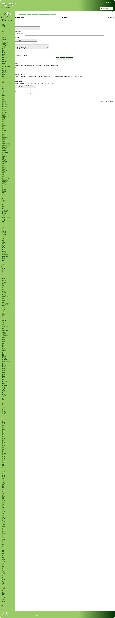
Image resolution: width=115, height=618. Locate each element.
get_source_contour (5, 180)
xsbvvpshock (4, 455)
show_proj (3, 392)
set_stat (3, 371)
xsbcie (3, 428)
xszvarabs (3, 598)
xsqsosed (3, 534)
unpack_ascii (4, 410)
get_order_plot (4, 154)
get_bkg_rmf (4, 105)
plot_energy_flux (4, 290)
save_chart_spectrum (5, 330)
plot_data (3, 289)
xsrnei (2, 540)
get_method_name (4, 140)
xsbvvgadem (4, 453)
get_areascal (3, 96)
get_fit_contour (4, 130)
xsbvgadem (3, 446)
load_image (3, 246)
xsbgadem (3, 433)
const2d (3, 56)
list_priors (3, 235)
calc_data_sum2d (4, 38)
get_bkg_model (4, 102)
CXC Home (98, 2)
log (2, 259)
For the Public (110, 4)
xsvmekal (3, 565)
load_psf (3, 249)
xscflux (3, 467)
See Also (54, 14)
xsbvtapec (3, 451)
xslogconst (3, 511)
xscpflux (3, 477)
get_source (3, 183)
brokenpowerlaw (4, 34)
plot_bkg (3, 286)
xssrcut (3, 546)
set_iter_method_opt (5, 358)
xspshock (3, 533)
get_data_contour (4, 118)
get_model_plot (4, 149)
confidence (3, 54)
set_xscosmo (4, 375)
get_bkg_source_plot (5, 106)
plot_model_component (5, 296)
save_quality (3, 337)
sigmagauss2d (4, 395)
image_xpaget (4, 218)
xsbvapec (3, 441)
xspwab (3, 534)
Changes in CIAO (42, 14)
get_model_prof (4, 150)
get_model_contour (5, 146)
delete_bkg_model (4, 72)
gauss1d (3, 94)
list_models (3, 233)
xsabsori (3, 421)
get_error (3, 128)
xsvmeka (3, 566)
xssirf (2, 542)
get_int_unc (3, 136)
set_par (3, 362)
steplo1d (3, 400)
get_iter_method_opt (5, 137)
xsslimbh (3, 543)
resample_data (4, 323)
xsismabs (3, 502)
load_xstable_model (5, 256)
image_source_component (6, 217)
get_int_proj (3, 135)
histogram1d (3, 200)
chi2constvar (4, 49)
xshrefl (3, 501)
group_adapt (4, 194)
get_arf (3, 97)
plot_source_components (5, 303)
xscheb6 (3, 468)
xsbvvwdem (3, 458)
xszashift (3, 585)
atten (2, 26)
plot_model (3, 297)
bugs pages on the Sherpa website (24, 93)
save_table (3, 341)
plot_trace (3, 305)
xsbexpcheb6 (4, 431)
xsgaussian (3, 494)
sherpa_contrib (4, 380)
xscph (3, 477)
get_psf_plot (4, 162)
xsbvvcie (3, 452)
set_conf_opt (4, 351)
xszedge (3, 590)
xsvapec (3, 556)
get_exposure (4, 129)
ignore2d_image (4, 205)
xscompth (3, 474)
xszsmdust (3, 597)
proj (2, 316)
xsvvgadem (3, 574)
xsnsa (2, 520)
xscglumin (3, 468)
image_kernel (4, 212)
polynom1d (3, 307)
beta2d (3, 30)
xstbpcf (3, 553)
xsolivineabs (3, 524)
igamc (3, 203)
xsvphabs (3, 569)
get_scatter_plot (4, 177)
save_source (3, 339)
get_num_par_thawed (5, 153)
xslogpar (3, 512)
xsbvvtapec (3, 457)
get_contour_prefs (4, 113)
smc (2, 397)
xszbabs (3, 586)
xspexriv (3, 529)
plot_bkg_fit (3, 283)
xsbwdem (3, 460)
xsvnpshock (3, 568)
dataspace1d (4, 70)
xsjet (2, 503)
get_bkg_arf (3, 99)
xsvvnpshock (4, 576)
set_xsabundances (4, 373)
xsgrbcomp (3, 496)
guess (3, 198)
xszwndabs (3, 601)
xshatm (3, 499)
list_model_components (5, 233)
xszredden (3, 596)
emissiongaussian (4, 81)
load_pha (3, 248)
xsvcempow (3, 559)
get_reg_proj (4, 168)
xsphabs (3, 530)
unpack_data (4, 411)
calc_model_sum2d (5, 42)
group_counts (4, 195)
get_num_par (4, 153)
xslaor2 (3, 509)
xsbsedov (3, 439)
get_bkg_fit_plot (4, 101)
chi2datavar (3, 50)
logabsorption (4, 257)
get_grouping (4, 133)
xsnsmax (3, 521)
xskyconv (3, 508)
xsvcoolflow (3, 561)
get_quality (3, 165)
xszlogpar (3, 593)
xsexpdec (3, 491)
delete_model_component (6, 73)
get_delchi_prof (4, 125)
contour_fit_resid (4, 57)
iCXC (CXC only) (91, 613)
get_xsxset (3, 192)
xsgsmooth (3, 498)
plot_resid (3, 301)
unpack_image (4, 412)
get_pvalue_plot (4, 164)
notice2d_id (3, 270)
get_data (3, 122)
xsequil (3, 489)
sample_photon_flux (5, 327)
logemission (3, 258)
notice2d (3, 271)
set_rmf (3, 367)
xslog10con (3, 510)
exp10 (3, 85)
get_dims (3, 126)
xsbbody (3, 426)
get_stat (3, 187)
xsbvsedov (3, 450)
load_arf (3, 239)
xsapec (3, 424)
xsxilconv (3, 583)
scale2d (3, 343)
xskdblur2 (3, 504)
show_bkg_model (4, 385)
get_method (3, 142)
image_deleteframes (5, 210)
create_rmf (3, 67)
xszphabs (3, 595)
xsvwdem (3, 580)
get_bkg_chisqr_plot (5, 100)
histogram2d (4, 201)
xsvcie (3, 560)
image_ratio (3, 215)
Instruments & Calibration (102, 4)
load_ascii (3, 241)
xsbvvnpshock (4, 455)
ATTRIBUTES (29, 14)
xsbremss (3, 438)
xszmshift (3, 594)
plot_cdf (3, 287)
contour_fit (3, 58)
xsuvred (3, 556)
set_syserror (3, 371)
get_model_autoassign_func (6, 142)
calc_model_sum (4, 43)
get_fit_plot (3, 131)
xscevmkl (3, 466)
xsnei (2, 516)
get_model (3, 151)
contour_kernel (4, 58)
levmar (3, 227)
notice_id (3, 272)
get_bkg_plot (4, 103)
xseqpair (3, 488)
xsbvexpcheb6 (4, 446)
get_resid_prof (4, 172)
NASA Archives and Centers (60, 613)
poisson (3, 306)
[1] (15, 69)
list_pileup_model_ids (5, 235)
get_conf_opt (4, 111)
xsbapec (3, 425)
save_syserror (4, 340)
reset (2, 323)
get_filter (3, 129)
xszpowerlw (3, 596)
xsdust (3, 485)
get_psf (3, 163)
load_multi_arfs (4, 247)
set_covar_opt (4, 353)
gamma (3, 93)
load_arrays (3, 240)
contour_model (4, 59)
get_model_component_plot (6, 144)
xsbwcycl (3, 459)
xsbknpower (3, 435)
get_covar (3, 117)
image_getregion (4, 211)
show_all (3, 384)
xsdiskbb (3, 480)
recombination (4, 320)
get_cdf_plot (3, 109)
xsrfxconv (3, 539)
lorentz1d (3, 260)
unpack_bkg (3, 410)
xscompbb (3, 470)
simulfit (3, 396)
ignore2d (3, 206)
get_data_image (4, 119)
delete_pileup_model (5, 75)
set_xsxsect (3, 376)
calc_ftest (3, 40)
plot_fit (3, 293)
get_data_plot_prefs (5, 120)
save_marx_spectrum (5, 335)
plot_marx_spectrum (5, 295)
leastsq (3, 226)
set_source (3, 369)
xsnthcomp (3, 523)
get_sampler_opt (4, 176)
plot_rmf (3, 302)
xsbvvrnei (3, 456)
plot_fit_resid (4, 292)
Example (24, 14)
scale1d (3, 342)
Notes (33, 14)
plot (2, 306)
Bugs (52, 14)
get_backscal (4, 98)
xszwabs (3, 600)
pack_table (3, 278)
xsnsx (2, 522)
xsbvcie (3, 443)
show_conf (3, 387)
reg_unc (3, 321)
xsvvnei (3, 576)
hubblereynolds (4, 201)
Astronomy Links (76, 613)
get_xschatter (4, 190)
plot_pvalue (3, 300)
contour (3, 62)
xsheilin (3, 499)
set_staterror (4, 370)
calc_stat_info (4, 47)
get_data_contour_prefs (5, 118)
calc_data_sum (4, 39)
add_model (3, 25)
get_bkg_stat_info (4, 107)
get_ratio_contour (4, 166)
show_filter (3, 389)
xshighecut (3, 500)
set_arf (3, 347)
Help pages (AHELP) (4, 16)
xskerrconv (3, 506)
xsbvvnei (3, 454)
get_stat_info (4, 186)
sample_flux (3, 327)
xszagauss (3, 585)
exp (2, 86)
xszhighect (3, 591)
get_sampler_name (4, 175)
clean (2, 53)
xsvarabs (3, 557)
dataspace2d (4, 71)
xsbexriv (3, 432)
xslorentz (3, 512)
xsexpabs (3, 490)
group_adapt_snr (4, 193)
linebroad (3, 228)
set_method (3, 360)
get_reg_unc (3, 169)
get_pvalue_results (4, 164)
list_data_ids (3, 230)
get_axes (3, 98)
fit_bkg (3, 89)
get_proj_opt (4, 159)
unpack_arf (3, 408)
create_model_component (6, 66)
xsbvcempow (4, 442)
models (112, 17)
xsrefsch (3, 538)
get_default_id (4, 123)
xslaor (3, 510)
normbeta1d (3, 268)
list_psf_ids (3, 236)
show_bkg (3, 386)
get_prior (3, 158)
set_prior (3, 364)
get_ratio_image (4, 167)
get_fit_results (4, 132)
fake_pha (3, 88)
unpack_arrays (4, 409)
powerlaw (3, 309)
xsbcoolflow (3, 429)
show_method (4, 391)
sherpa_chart (4, 380)
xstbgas (3, 552)
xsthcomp (3, 555)
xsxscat (3, 584)
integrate (3, 221)
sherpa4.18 (102, 11)
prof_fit (3, 313)
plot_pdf (3, 298)
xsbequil (3, 430)
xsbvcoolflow (4, 444)
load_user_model (4, 255)
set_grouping (4, 358)
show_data (3, 388)
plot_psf (3, 299)
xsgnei (3, 495)
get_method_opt (4, 141)
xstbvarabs (3, 554)
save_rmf (3, 338)
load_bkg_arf (4, 242)
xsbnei (3, 436)
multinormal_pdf (4, 264)
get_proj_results (4, 160)
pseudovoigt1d (4, 317)
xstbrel (3, 554)
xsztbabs (3, 598)
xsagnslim (3, 424)
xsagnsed (3, 423)
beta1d (3, 30)
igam (2, 204)
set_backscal (4, 348)
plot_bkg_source (4, 286)
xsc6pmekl (3, 461)
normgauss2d (4, 269)
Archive (105, 2)
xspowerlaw (3, 532)
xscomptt (3, 475)
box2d (3, 32)
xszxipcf (3, 602)
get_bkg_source (4, 107)
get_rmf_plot (4, 173)
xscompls (3, 471)
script (2, 344)
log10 (2, 257)
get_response (4, 173)
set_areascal (3, 347)
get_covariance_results (5, 115)
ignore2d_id (3, 205)
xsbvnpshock (4, 448)
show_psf (3, 393)
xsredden (3, 536)
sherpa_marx (4, 382)
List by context (3, 18)
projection (3, 315)
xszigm (3, 592)
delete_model (4, 74)
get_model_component (5, 145)
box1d (3, 32)
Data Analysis (110, 2)
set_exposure (4, 356)
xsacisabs (3, 422)
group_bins (3, 195)
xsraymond (3, 535)
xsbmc (3, 435)
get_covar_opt (4, 116)
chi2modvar (3, 51)
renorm (3, 322)
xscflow (3, 466)
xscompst (3, 473)
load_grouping (4, 246)
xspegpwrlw (3, 527)
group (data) (3, 197)
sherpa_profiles (4, 382)
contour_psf (3, 60)
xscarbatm (3, 464)
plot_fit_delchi (4, 291)
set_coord (3, 352)
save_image (3, 334)
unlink (2, 408)
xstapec (3, 550)
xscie (2, 469)
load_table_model (4, 252)
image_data (3, 209)
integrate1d (3, 220)
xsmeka (3, 515)
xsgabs (3, 493)
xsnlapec (3, 517)
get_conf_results (4, 112)
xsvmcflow (3, 565)
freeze (3, 91)
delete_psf (3, 75)
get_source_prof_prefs (5, 182)
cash (2, 48)
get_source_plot (4, 181)
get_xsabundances (4, 189)
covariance (3, 64)
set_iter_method (4, 359)
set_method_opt (4, 360)
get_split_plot (4, 184)
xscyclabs (3, 479)
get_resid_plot (4, 171)
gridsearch (3, 193)
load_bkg (3, 243)
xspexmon (3, 528)
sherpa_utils (3, 383)
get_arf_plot (3, 96)
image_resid (3, 216)
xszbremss (3, 588)
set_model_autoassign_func (6, 361)
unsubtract (3, 414)
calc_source (3, 46)
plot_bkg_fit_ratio (4, 282)
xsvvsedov (3, 578)
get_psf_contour (4, 161)
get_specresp (4, 184)
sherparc (3, 379)
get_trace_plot (4, 188)
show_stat (3, 394)
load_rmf (3, 250)
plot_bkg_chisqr (4, 280)
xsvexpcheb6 (4, 563)
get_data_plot (4, 120)
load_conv (3, 244)
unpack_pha (3, 412)
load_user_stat (4, 255)
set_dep (3, 355)
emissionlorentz (4, 82)
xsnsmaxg (3, 521)
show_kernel (3, 390)
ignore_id (3, 207)
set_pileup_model (4, 363)
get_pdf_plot (4, 155)
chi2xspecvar (4, 52)
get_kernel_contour (4, 138)
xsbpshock (3, 437)
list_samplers (4, 237)
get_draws (3, 127)
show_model (4, 391)
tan (2, 403)
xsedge (3, 486)
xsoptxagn (3, 525)
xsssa (2, 547)
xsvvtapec (3, 579)
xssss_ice (3, 548)
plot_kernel (3, 294)
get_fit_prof (3, 131)
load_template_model (5, 254)
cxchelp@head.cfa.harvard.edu (89, 614)
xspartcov (3, 526)
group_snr (3, 196)
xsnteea (3, 523)
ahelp (106, 11)
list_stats (3, 238)
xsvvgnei (3, 575)
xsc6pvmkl (3, 462)
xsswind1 (3, 549)
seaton (3, 345)
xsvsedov (3, 572)
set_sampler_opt (4, 368)
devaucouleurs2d (4, 78)
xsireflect (3, 501)
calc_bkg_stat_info (4, 36)
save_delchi (3, 331)
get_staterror (4, 185)
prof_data (3, 310)
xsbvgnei (3, 447)
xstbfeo (3, 551)
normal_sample (4, 267)
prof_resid (3, 314)
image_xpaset (4, 219)
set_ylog (3, 378)
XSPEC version (47, 14)
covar (2, 65)
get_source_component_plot (6, 179)
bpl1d (2, 33)
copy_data (3, 63)
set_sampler (3, 369)
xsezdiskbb (3, 492)
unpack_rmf (3, 413)
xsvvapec (3, 573)
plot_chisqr (3, 288)
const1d (3, 55)
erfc (2, 83)
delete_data (3, 73)
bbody (3, 29)
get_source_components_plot (6, 178)
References (36, 14)
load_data (3, 244)
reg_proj (3, 321)
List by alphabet (3, 17)
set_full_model (4, 357)
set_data (3, 354)
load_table (3, 253)
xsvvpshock (3, 577)
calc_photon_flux (4, 44)
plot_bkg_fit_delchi (4, 281)
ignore (3, 208)
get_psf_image (4, 162)
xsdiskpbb (3, 483)
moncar (3, 263)
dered (2, 77)
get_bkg (3, 108)
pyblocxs (3, 317)
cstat (2, 68)
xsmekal (3, 514)
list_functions (4, 231)
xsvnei (3, 567)
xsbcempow (3, 427)
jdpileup (3, 224)
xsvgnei (3, 564)
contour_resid (4, 61)
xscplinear (3, 478)
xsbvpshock (3, 449)
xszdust (3, 589)
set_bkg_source (4, 350)
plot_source (3, 304)
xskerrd (3, 507)
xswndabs (3, 582)
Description (21, 14)
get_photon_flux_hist (5, 156)
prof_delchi (3, 311)
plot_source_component (5, 304)
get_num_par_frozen (5, 152)
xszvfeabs (3, 599)
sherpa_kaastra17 (4, 381)
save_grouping (4, 333)
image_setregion (4, 216)
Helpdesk (106, 613)
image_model (4, 213)
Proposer (102, 2)
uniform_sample (4, 407)
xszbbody (3, 587)
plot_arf (3, 279)
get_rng (3, 175)
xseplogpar (3, 487)
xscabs (3, 463)
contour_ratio (4, 60)
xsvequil (3, 562)
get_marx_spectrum (5, 140)
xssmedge (3, 543)
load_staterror (4, 251)
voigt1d (3, 416)
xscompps (3, 472)
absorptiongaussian (5, 23)
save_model (3, 336)
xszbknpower (4, 587)
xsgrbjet (3, 497)
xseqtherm (3, 488)
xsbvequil (3, 445)
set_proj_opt (4, 365)
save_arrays (3, 329)
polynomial (3, 308)
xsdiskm (3, 482)
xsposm (3, 532)
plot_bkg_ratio (4, 284)
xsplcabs (3, 531)
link (2, 229)
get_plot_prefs (4, 157)
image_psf (3, 214)
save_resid (3, 338)
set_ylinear (3, 377)
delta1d (3, 76)
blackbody (3, 31)
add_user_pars (4, 26)
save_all (3, 328)
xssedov (3, 541)
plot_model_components (5, 295)
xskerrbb (3, 505)
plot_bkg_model (4, 284)
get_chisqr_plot (4, 110)
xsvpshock (3, 570)
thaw (2, 404)
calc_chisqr (3, 38)
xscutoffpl (3, 479)
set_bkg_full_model (5, 349)
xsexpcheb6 (3, 490)
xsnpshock (3, 518)
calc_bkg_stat (4, 37)
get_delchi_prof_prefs (5, 124)
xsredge (3, 537)
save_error (3, 332)
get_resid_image (4, 170)
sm (2, 398)
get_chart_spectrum (5, 109)
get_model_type (4, 151)
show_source (4, 393)
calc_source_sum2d (5, 45)
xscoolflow (3, 476)
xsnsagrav (3, 519)
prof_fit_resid (4, 312)
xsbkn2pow (3, 434)
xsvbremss (3, 558)
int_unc (3, 222)
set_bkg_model (4, 349)
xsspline (3, 545)
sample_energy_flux (5, 326)
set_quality (3, 366)
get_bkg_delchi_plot (5, 100)
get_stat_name (4, 186)
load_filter (3, 245)
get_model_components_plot (6, 143)
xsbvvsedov (3, 457)
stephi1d (3, 399)
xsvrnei (3, 571)
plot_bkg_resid (4, 285)
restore (3, 324)
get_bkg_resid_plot (5, 104)
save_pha (3, 336)
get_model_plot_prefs (5, 148)
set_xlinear (3, 372)
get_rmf (3, 174)
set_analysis (3, 346)
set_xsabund (4, 374)
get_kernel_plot (4, 139)
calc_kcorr (3, 41)
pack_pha (3, 277)
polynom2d (3, 308)
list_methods (4, 232)
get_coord (3, 114)
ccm (2, 49)
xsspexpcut (3, 545)
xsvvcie (3, 574)
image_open (3, 214)
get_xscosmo (4, 191)
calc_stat (3, 47)
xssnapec (3, 544)
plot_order (3, 297)
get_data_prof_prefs (5, 121)
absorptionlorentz (4, 24)
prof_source (3, 315)
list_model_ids (4, 234)
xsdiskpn (3, 484)
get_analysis (3, 95)
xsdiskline (3, 481)
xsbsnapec (3, 440)
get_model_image (4, 147)
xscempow (3, 465)
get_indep (3, 134)
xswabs (3, 581)
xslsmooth (3, 513)
